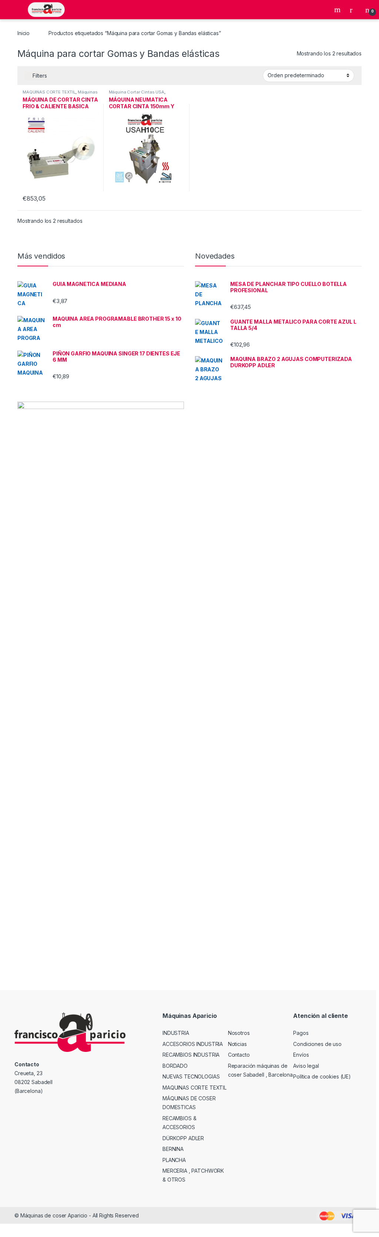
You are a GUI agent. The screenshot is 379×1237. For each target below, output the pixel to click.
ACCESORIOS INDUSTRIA (192, 1044)
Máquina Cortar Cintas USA (137, 92)
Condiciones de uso (317, 1044)
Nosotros (239, 1033)
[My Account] (354, 9)
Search (338, 10)
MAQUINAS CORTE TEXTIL (49, 92)
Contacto (239, 1055)
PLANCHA (174, 1160)
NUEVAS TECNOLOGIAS (190, 1076)
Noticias (237, 1044)
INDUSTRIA (175, 1033)
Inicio (23, 33)
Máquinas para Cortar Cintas (60, 94)
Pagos (300, 1033)
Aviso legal (306, 1066)
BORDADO (175, 1066)
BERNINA (173, 1149)
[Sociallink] (17, 1107)
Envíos (301, 1055)
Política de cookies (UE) (322, 1076)
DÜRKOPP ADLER (183, 1138)
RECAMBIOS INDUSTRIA (190, 1055)
